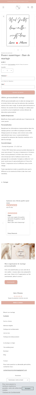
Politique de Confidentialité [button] (11, 392)
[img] (18, 205)
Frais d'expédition (11, 64)
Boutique (5, 351)
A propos (6, 316)
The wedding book (8, 347)
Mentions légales (8, 325)
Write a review (18, 302)
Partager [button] (5, 182)
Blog (4, 354)
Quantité (3, 67)
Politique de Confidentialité (11, 329)
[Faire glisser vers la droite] (22, 50)
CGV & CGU (6, 333)
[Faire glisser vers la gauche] (14, 50)
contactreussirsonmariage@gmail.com (15, 370)
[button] (3, 7)
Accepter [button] (27, 388)
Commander (11, 282)
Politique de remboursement (11, 337)
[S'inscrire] (27, 380)
